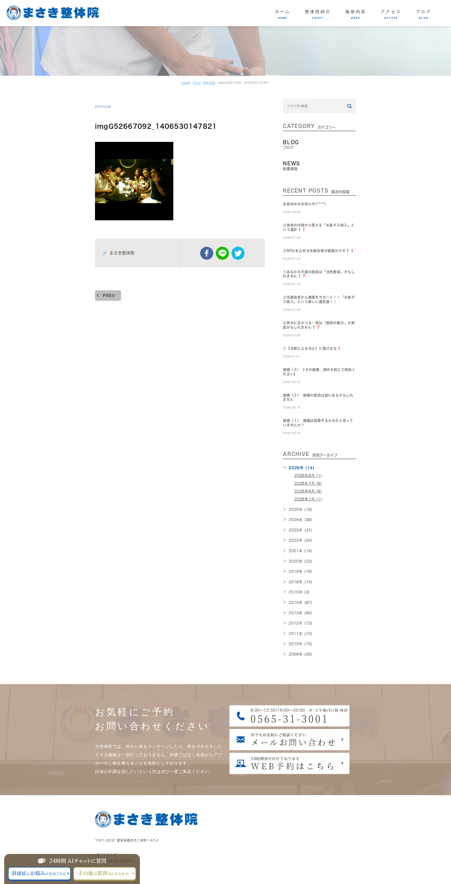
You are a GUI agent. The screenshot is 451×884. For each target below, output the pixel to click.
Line (222, 253)
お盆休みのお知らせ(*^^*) (304, 204)
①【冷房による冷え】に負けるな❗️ (312, 348)
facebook (206, 253)
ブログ (196, 83)
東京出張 (209, 83)
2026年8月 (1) (308, 475)
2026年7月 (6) (308, 483)
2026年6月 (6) (308, 491)
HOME (185, 83)
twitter (238, 253)
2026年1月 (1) (308, 499)
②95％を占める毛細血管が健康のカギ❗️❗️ (318, 250)
